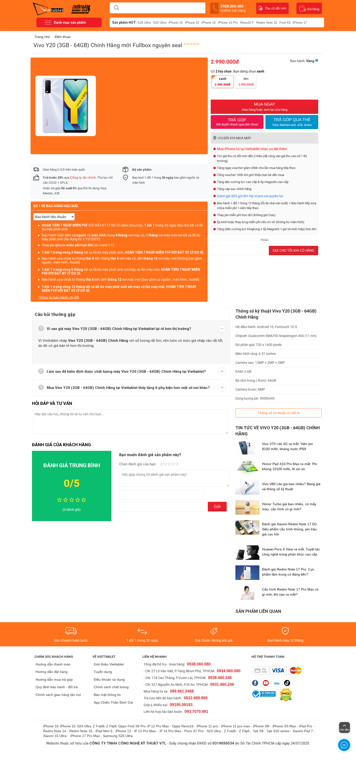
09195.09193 (181, 705)
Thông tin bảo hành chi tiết (58, 297)
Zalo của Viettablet (278, 683)
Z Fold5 (230, 731)
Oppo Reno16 (182, 726)
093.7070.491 (196, 711)
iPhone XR (261, 726)
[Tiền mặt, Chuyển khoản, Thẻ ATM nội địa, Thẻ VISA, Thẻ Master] (277, 670)
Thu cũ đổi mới (275, 8)
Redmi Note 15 (266, 22)
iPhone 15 (192, 22)
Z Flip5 (244, 731)
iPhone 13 (123, 731)
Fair (165, 464)
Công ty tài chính (83, 177)
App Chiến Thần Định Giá (113, 702)
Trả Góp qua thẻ (292, 122)
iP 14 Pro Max (170, 731)
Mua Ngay (264, 106)
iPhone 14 (208, 22)
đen (246, 81)
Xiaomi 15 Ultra (55, 736)
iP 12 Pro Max (158, 726)
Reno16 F (247, 22)
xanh (223, 81)
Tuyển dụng (103, 672)
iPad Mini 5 (103, 731)
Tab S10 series (278, 731)
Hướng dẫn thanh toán (53, 664)
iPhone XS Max (284, 726)
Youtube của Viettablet (267, 683)
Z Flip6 (111, 726)
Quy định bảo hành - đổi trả (57, 687)
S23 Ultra (214, 731)
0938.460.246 (220, 678)
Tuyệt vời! (177, 464)
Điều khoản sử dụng (109, 679)
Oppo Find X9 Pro (132, 726)
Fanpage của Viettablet (256, 683)
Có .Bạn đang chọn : (238, 71)
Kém (161, 464)
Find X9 (284, 22)
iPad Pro (306, 726)
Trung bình (169, 464)
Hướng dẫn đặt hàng (52, 672)
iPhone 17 (300, 22)
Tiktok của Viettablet (288, 683)
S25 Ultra (159, 22)
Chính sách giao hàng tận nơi (58, 695)
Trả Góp (237, 122)
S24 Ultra (84, 726)
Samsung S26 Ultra (118, 736)
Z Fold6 (99, 726)
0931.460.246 (222, 684)
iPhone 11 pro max (235, 726)
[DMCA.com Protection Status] (285, 695)
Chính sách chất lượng (111, 687)
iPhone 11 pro (207, 726)
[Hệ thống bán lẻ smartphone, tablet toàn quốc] (49, 8)
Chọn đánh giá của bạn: (138, 464)
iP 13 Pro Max (145, 731)
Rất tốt (173, 464)
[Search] (116, 8)
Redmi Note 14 (54, 731)
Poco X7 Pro (193, 731)
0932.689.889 (196, 698)
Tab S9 (258, 731)
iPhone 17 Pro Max (85, 736)
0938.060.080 (233, 8)
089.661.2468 (182, 691)
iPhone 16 (176, 22)
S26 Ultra (144, 22)
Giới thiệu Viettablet (109, 664)
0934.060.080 (228, 671)
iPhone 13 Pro (228, 22)
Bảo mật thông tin (107, 695)
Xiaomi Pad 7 (303, 731)
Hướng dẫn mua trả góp (54, 679)
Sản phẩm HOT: (124, 22)
